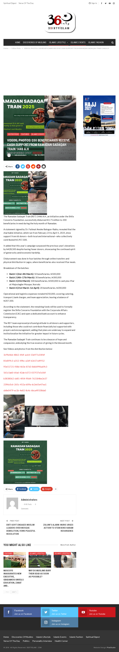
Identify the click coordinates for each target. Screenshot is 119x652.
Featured (25, 134)
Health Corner (61, 641)
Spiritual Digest (9, 3)
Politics (26, 641)
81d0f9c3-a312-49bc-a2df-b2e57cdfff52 (24, 360)
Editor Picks (13, 134)
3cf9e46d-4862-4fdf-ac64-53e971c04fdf (24, 354)
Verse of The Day (26, 3)
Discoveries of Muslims (34, 42)
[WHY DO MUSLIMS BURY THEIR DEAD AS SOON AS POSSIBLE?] (40, 560)
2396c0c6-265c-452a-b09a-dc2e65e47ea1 (24, 384)
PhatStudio (111, 647)
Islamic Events (78, 42)
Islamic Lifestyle (57, 42)
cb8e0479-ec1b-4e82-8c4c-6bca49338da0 (24, 390)
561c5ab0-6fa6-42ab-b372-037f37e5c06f (24, 372)
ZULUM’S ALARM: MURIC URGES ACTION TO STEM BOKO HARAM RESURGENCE (58, 528)
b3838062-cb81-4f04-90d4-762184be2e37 (25, 378)
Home (17, 42)
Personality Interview (42, 641)
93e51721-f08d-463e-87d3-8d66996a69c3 (25, 366)
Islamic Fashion (96, 42)
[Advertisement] (59, 71)
